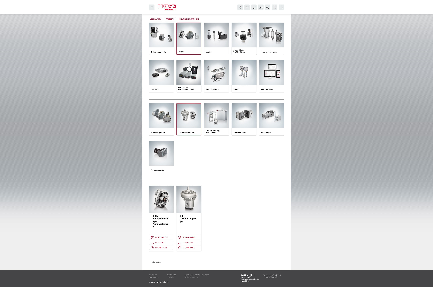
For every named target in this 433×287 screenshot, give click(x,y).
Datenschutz (171, 275)
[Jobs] (247, 9)
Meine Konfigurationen (189, 19)
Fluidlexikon (171, 277)
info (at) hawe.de (271, 277)
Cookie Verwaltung (191, 277)
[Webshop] (254, 9)
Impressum (153, 275)
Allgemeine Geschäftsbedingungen (197, 275)
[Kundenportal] (261, 9)
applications (155, 19)
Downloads (160, 243)
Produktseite (161, 248)
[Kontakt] (240, 9)
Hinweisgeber (153, 277)
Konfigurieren (161, 237)
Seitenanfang (156, 262)
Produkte (170, 19)
